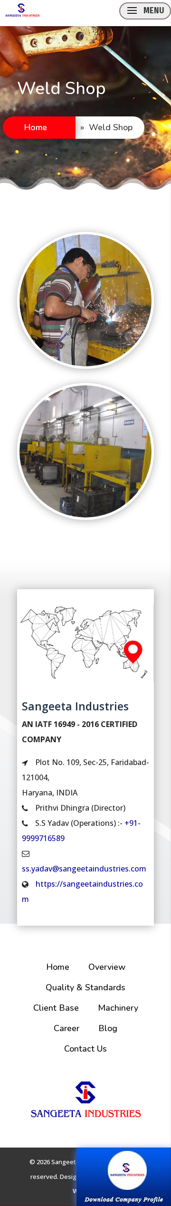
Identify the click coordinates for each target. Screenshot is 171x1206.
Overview (106, 967)
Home (35, 127)
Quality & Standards (85, 987)
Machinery (118, 1008)
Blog (107, 1028)
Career (66, 1028)
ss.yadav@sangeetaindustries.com (84, 868)
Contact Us (85, 1048)
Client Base (56, 1008)
